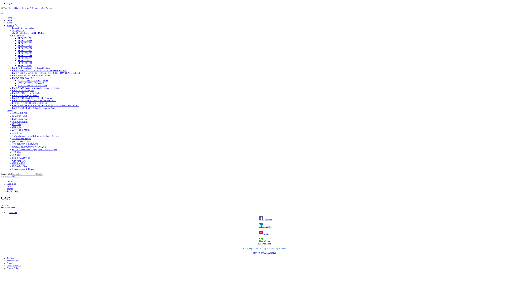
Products (10, 25)
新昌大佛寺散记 (20, 121)
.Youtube (267, 234)
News (9, 20)
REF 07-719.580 (25, 40)
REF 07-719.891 (25, 43)
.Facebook (267, 220)
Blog (9, 111)
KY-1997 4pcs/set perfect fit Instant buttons (31, 68)
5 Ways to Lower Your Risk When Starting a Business (35, 136)
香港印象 (16, 124)
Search (39, 174)
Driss (9, 186)
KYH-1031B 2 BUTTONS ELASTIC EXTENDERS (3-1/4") (39, 70)
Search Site (6, 174)
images (10, 189)
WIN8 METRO (19, 161)
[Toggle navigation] (2, 11)
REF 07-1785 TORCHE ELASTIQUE (29, 103)
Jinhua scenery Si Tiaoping (24, 169)
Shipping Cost (18, 30)
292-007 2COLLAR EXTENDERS (28, 33)
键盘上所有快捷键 (21, 158)
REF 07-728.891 (25, 50)
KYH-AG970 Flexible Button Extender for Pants (33, 108)
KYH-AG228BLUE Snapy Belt (32, 83)
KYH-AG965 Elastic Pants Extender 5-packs (32, 98)
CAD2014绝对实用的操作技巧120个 (29, 147)
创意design (17, 133)
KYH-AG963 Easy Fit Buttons (25, 95)
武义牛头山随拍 (20, 166)
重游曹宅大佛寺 (20, 116)
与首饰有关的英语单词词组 (25, 144)
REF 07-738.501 (25, 53)
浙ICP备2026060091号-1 (264, 253)
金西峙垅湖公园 (20, 113)
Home (9, 18)
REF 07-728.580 (25, 48)
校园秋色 (16, 127)
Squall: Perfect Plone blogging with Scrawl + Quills (34, 149)
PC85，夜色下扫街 (21, 130)
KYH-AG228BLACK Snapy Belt (33, 80)
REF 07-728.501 (25, 45)
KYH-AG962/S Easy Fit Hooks (26, 93)
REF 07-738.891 (25, 58)
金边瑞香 (16, 155)
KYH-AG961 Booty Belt (23, 90)
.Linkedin (267, 227)
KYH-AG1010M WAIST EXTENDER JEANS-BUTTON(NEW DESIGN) (46, 73)
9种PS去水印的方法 (21, 138)
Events (10, 23)
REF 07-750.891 (25, 65)
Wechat (267, 241)
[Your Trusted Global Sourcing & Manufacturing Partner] (26, 8)
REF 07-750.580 (25, 63)
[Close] (2, 13)
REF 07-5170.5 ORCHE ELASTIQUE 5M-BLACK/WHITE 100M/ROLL (45, 105)
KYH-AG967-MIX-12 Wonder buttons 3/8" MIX (34, 100)
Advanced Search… (10, 176)
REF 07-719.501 (25, 38)
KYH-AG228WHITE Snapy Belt (32, 85)
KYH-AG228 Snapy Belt (23, 78)
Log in (9, 3)
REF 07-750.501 (25, 60)
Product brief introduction (23, 28)
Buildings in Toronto (21, 119)
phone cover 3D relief (21, 141)
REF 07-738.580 (25, 55)
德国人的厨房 (18, 163)
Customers (11, 184)
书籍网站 (16, 152)
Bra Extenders (18, 35)
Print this (13, 212)
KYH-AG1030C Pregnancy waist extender (31, 75)
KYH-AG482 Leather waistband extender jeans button (36, 88)
